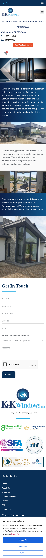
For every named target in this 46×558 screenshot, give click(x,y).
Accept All (23, 540)
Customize (23, 546)
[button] (42, 3)
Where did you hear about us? (16, 335)
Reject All (23, 553)
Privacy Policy (16, 534)
